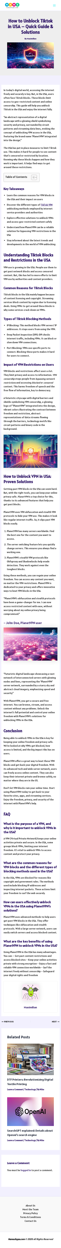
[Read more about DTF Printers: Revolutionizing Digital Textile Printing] (30, 1059)
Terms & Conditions (30, 1217)
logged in (26, 1170)
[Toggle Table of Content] (32, 177)
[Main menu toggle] (54, 5)
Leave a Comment (15, 1089)
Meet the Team (30, 1209)
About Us (30, 1205)
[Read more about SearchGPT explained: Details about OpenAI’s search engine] (30, 1111)
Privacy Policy (30, 1213)
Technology (30, 1089)
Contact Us (30, 1220)
